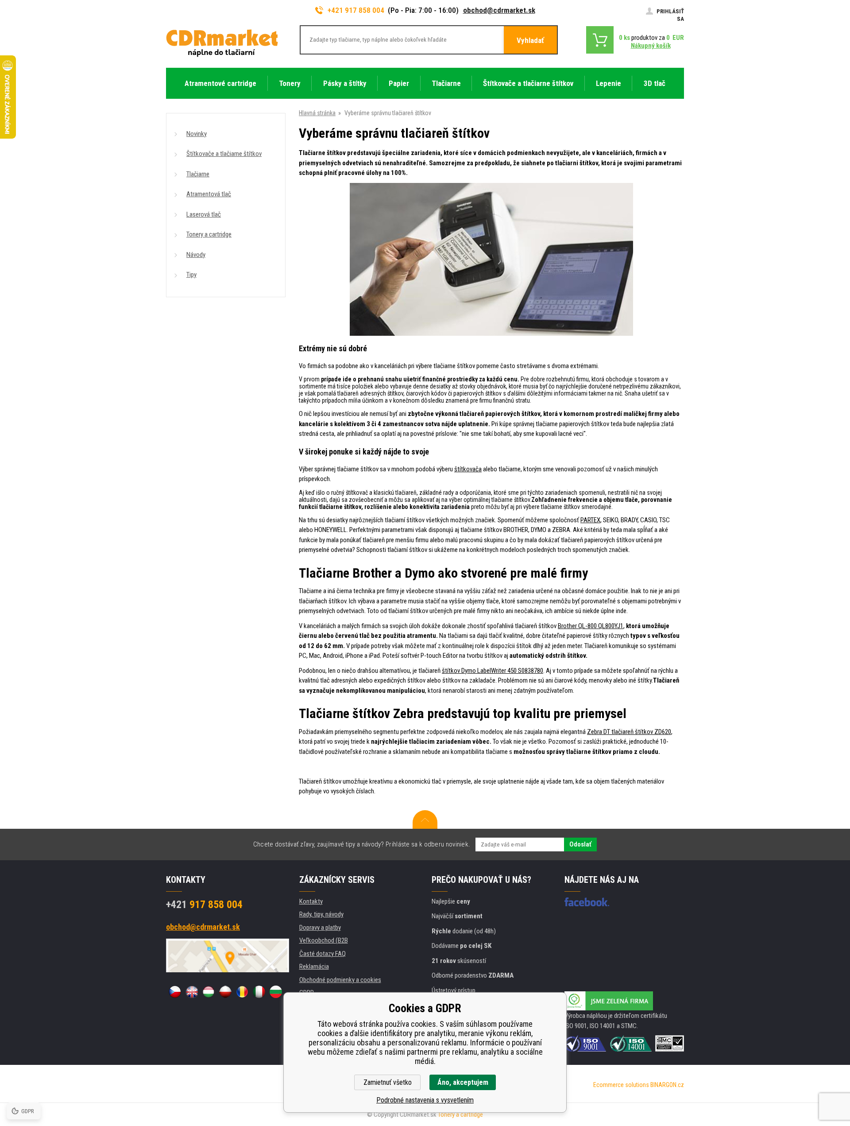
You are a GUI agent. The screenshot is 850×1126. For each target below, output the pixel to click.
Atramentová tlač (208, 194)
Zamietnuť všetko (387, 1082)
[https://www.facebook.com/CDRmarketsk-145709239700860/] (586, 901)
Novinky (196, 134)
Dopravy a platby (320, 928)
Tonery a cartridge (209, 234)
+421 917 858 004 (356, 10)
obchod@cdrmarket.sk (499, 10)
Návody (195, 255)
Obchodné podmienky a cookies (340, 980)
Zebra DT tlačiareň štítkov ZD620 (629, 732)
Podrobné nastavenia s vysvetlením (425, 1100)
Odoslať (580, 844)
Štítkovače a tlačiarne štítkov (224, 154)
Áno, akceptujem (462, 1082)
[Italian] (259, 992)
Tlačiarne (197, 174)
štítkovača (468, 469)
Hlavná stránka (317, 112)
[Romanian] (242, 992)
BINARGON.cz (667, 1084)
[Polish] (225, 992)
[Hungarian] (208, 992)
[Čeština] (175, 992)
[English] (191, 992)
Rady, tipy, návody (321, 914)
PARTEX (590, 520)
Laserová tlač (203, 214)
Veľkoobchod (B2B (323, 940)
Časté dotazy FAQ (322, 954)
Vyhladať (530, 40)
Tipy (191, 275)
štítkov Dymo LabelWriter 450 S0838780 (492, 671)
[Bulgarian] (276, 992)
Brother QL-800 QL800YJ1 (590, 626)
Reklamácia (314, 967)
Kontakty (311, 901)
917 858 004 (204, 904)
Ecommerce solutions (621, 1084)
